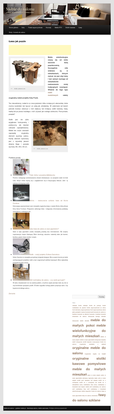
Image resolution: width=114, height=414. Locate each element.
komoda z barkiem (95, 314)
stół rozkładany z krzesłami (96, 389)
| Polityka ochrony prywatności (58, 408)
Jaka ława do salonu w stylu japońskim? (44, 229)
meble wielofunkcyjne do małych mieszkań (89, 330)
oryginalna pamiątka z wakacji (93, 344)
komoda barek (89, 312)
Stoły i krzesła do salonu (17, 32)
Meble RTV (58, 27)
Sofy (23, 27)
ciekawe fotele (77, 305)
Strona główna (13, 27)
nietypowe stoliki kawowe (84, 342)
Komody (48, 27)
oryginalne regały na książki (95, 354)
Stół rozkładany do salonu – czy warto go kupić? (47, 280)
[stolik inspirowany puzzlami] (27, 71)
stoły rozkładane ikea (86, 384)
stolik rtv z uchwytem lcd (88, 382)
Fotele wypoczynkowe (35, 27)
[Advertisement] (40, 50)
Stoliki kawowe (70, 27)
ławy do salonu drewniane (90, 395)
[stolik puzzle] (49, 133)
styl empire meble (83, 387)
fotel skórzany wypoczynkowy (81, 310)
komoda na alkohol (83, 314)
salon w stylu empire (94, 375)
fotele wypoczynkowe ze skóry (96, 308)
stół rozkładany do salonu (98, 387)
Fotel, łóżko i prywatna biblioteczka (42, 175)
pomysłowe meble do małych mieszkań (89, 368)
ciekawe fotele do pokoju (92, 305)
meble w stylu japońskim (87, 340)
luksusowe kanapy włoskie (97, 316)
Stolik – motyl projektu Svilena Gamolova (44, 254)
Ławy (80, 27)
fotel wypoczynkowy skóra (98, 310)
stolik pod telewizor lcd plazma (87, 380)
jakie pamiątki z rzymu (78, 312)
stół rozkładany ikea (79, 389)
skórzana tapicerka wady (89, 378)
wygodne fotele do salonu (93, 391)
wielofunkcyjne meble (78, 391)
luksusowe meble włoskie (80, 321)
